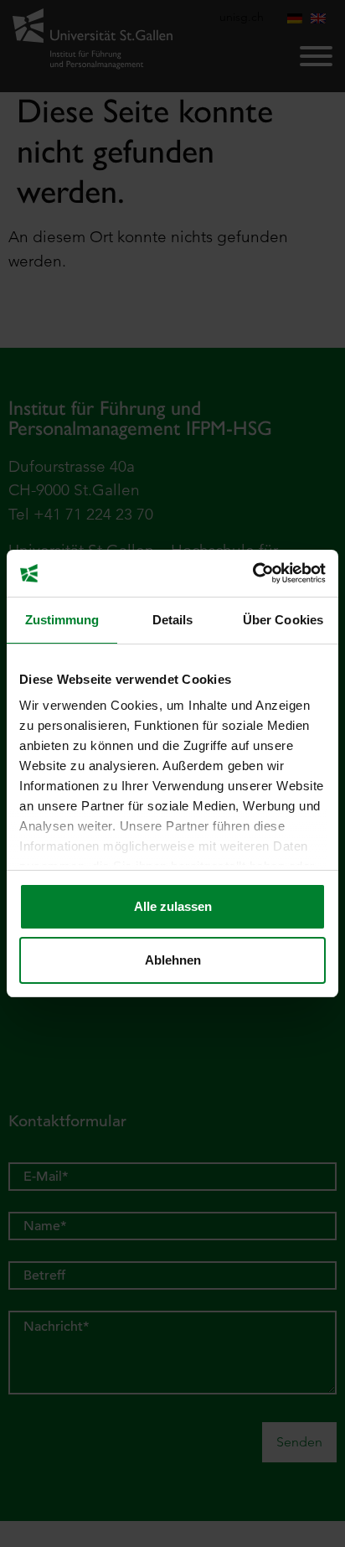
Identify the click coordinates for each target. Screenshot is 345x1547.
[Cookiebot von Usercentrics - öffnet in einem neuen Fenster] (252, 573)
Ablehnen (173, 960)
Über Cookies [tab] (283, 620)
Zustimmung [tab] (62, 620)
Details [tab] (172, 620)
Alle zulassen (173, 906)
